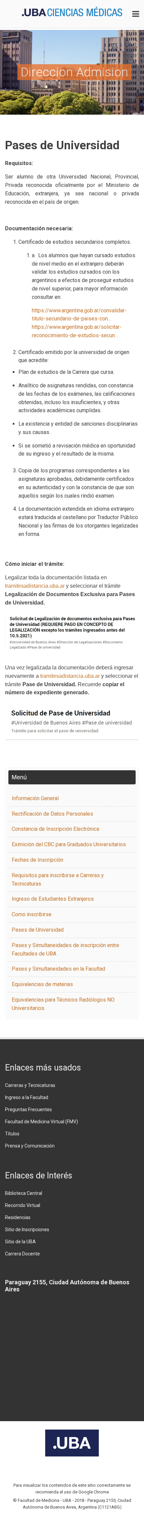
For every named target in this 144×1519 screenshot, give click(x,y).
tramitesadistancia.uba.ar (35, 586)
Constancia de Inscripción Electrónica (55, 829)
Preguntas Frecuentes (28, 1109)
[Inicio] (72, 11)
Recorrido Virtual (22, 1205)
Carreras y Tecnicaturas (30, 1085)
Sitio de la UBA (20, 1241)
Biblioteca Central (23, 1193)
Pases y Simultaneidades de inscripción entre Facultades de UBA (65, 949)
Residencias (17, 1217)
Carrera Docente (22, 1253)
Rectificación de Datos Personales (52, 814)
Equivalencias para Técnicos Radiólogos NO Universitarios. (63, 1004)
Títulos (12, 1133)
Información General (35, 798)
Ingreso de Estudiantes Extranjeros (53, 899)
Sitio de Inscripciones (27, 1229)
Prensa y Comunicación (30, 1145)
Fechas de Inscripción (37, 860)
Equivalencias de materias (42, 984)
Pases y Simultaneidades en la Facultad (58, 969)
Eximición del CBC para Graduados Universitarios (69, 844)
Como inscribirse (32, 914)
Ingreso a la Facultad (26, 1097)
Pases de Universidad (38, 930)
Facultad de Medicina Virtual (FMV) (41, 1121)
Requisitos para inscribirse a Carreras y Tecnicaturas (58, 879)
